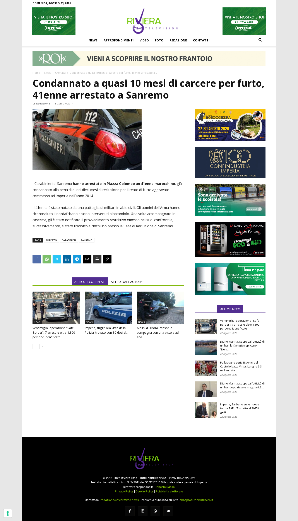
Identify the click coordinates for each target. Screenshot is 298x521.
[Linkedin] (67, 259)
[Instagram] (142, 511)
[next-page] (42, 346)
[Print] (97, 259)
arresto (51, 240)
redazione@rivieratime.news (120, 500)
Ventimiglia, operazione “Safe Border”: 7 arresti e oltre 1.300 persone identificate (54, 332)
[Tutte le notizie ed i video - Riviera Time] (149, 458)
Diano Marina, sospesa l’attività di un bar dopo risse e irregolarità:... (242, 385)
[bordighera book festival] (230, 125)
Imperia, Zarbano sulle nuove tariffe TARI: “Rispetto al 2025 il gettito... (240, 408)
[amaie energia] (230, 200)
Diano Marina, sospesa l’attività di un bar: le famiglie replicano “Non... (242, 345)
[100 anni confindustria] (230, 162)
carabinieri (69, 240)
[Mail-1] (168, 511)
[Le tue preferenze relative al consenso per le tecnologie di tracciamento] (7, 513)
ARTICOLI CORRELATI (90, 282)
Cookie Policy (144, 491)
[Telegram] (77, 259)
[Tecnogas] (230, 279)
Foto (159, 40)
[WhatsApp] (47, 259)
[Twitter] (57, 259)
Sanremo (86, 240)
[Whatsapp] (155, 511)
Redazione (178, 40)
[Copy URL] (107, 259)
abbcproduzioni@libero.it (196, 500)
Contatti (201, 40)
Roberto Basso (165, 487)
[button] (260, 40)
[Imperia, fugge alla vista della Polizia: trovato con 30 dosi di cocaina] (108, 308)
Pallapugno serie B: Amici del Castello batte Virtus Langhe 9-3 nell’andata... (241, 366)
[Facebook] (37, 259)
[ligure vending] (230, 239)
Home (36, 73)
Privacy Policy (124, 491)
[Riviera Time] (149, 21)
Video (144, 40)
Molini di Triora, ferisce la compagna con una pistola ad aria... (158, 332)
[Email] (87, 259)
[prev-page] (35, 346)
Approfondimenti (119, 40)
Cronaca (60, 73)
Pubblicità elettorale (169, 491)
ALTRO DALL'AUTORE (126, 282)
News (93, 40)
